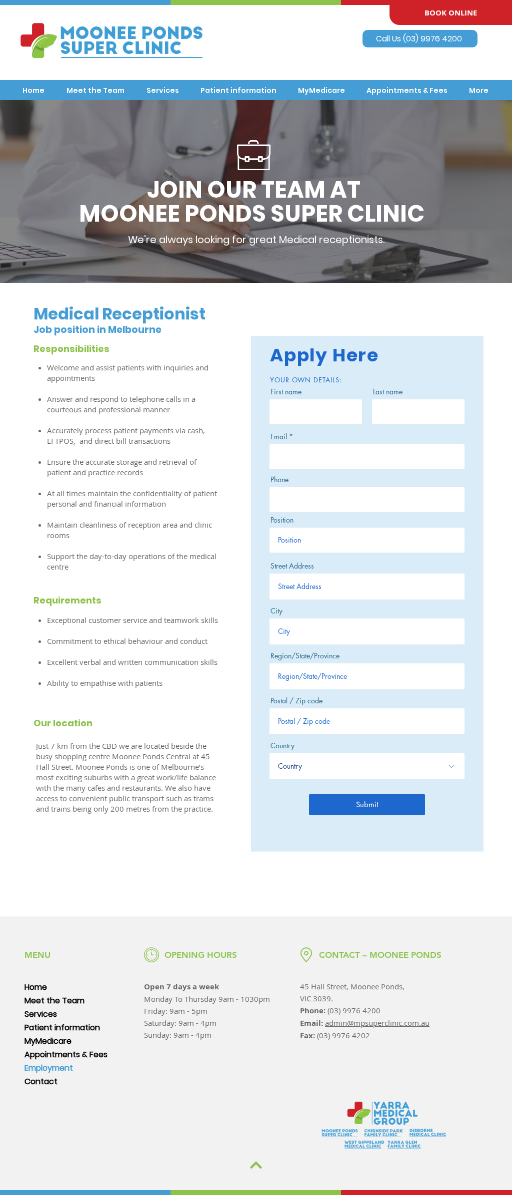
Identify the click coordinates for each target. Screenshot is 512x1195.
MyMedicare (48, 1041)
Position (282, 520)
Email (278, 436)
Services (40, 1014)
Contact (41, 1081)
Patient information (62, 1027)
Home (35, 987)
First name (286, 391)
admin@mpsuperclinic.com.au (377, 1023)
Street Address (292, 566)
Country (282, 745)
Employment (48, 1068)
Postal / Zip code (296, 700)
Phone (279, 479)
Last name (387, 391)
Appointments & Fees (66, 1054)
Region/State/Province (305, 655)
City (276, 610)
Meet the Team (54, 1000)
